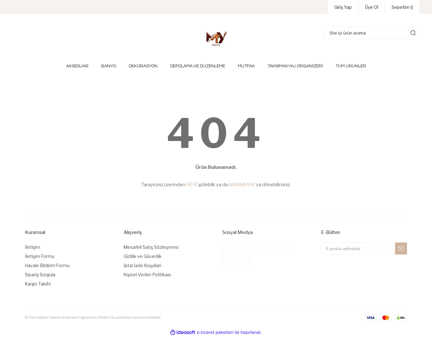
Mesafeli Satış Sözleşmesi (151, 247)
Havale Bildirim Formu (47, 265)
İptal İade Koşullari (142, 265)
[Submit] (401, 248)
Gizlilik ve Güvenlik (143, 256)
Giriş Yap (343, 7)
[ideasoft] (182, 332)
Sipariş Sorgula (40, 274)
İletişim (32, 247)
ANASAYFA (241, 184)
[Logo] (216, 39)
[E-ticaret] (215, 332)
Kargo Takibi (38, 283)
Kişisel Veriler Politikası (147, 274)
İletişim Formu (39, 256)
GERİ (191, 184)
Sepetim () (402, 7)
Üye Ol (371, 7)
